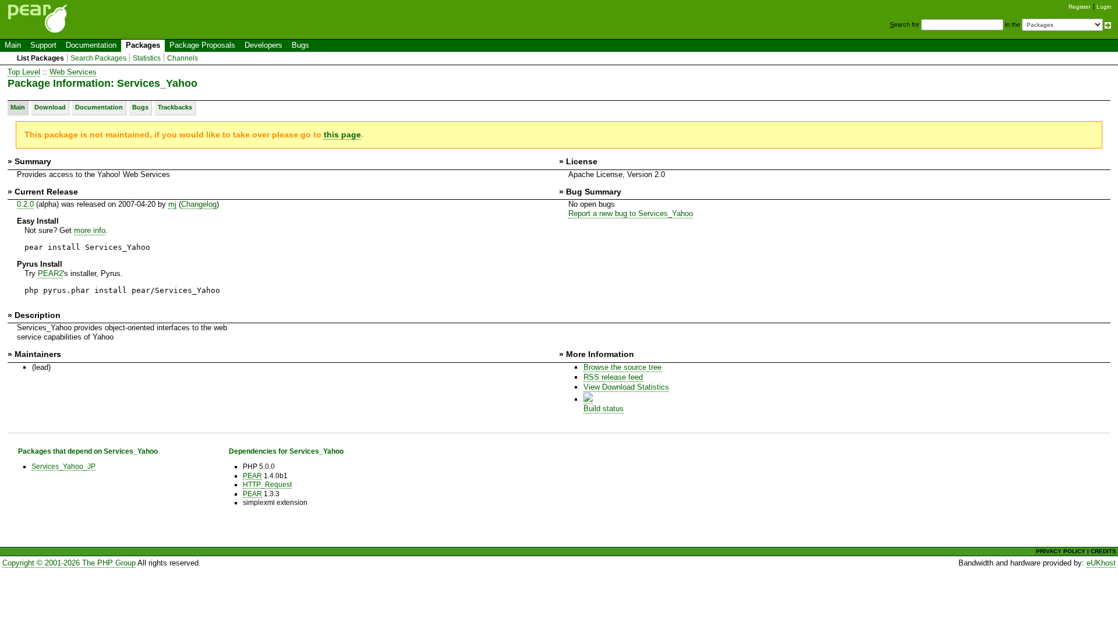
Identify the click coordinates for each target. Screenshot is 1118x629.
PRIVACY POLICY (1060, 551)
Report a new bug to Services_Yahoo (630, 213)
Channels (182, 58)
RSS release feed (613, 377)
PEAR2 (50, 273)
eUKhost (1101, 563)
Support (43, 45)
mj (172, 204)
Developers (263, 45)
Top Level (24, 72)
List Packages (40, 58)
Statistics (147, 58)
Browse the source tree (622, 367)
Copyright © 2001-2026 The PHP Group (69, 563)
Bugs (300, 45)
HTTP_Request (267, 484)
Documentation (91, 45)
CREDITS (1103, 551)
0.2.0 (25, 204)
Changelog (199, 204)
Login (1104, 6)
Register (1080, 6)
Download (50, 107)
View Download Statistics (626, 387)
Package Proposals (202, 45)
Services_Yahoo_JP (63, 466)
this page (342, 134)
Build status (603, 408)
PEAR (252, 475)
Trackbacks (175, 107)
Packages (143, 45)
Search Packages (98, 58)
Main (13, 45)
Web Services (73, 72)
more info (89, 230)
